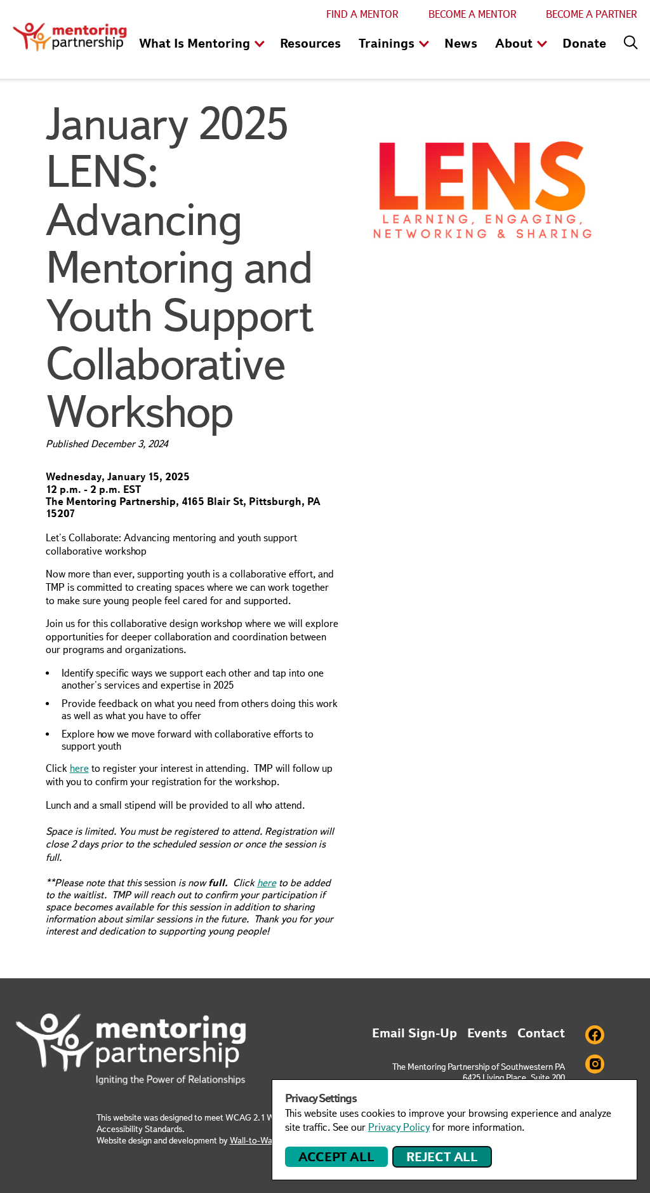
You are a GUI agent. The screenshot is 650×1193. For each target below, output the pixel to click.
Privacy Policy (399, 1127)
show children (259, 44)
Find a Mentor (362, 14)
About (514, 43)
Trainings (387, 43)
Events (487, 1033)
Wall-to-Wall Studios (268, 1140)
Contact (541, 1033)
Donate (584, 43)
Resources (310, 43)
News (460, 43)
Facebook (594, 1034)
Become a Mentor (472, 14)
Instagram (594, 1064)
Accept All (336, 1156)
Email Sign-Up (414, 1033)
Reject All (442, 1156)
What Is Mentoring (194, 43)
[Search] (627, 39)
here (79, 768)
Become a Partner (591, 14)
